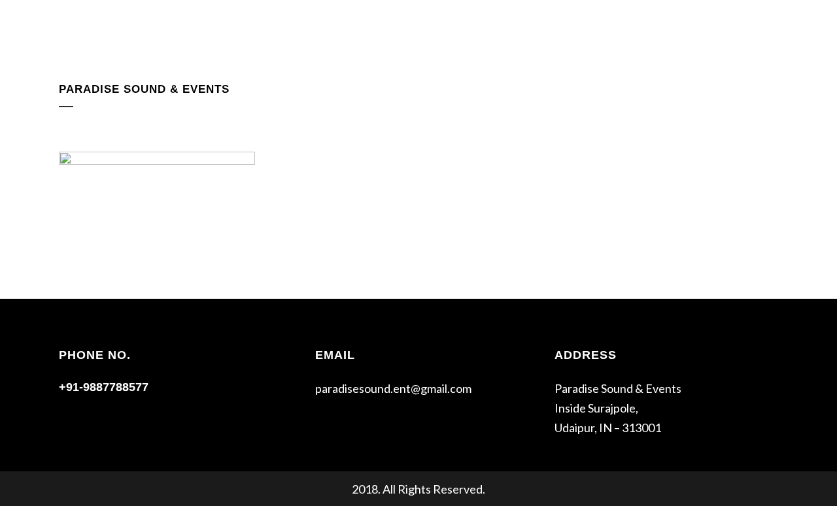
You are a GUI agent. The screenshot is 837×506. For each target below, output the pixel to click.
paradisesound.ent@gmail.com (393, 388)
